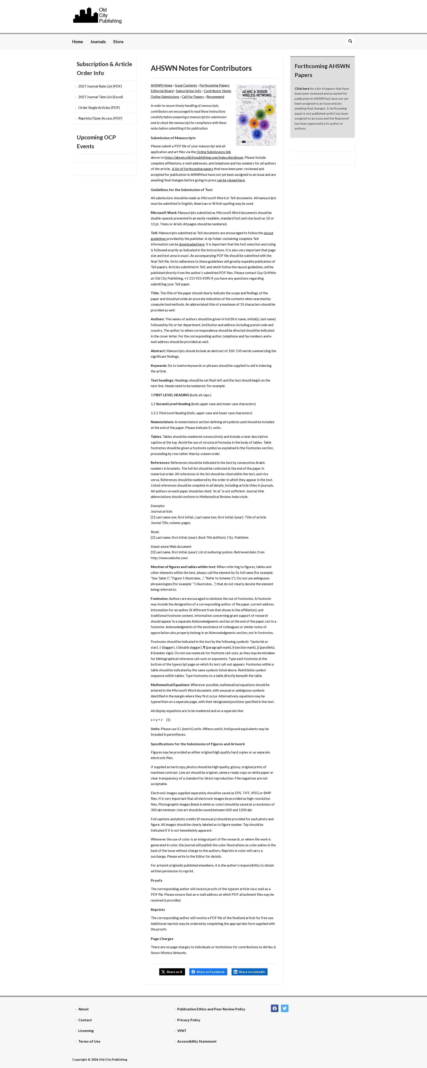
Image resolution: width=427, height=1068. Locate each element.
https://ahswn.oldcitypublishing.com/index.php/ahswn (204, 157)
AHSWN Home (161, 85)
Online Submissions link (214, 152)
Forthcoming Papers (214, 85)
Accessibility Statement (197, 1041)
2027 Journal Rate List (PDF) (100, 86)
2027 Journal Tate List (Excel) (100, 97)
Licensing (86, 1030)
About (83, 1009)
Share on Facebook (211, 972)
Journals (98, 41)
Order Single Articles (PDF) (99, 107)
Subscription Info (188, 91)
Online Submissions (165, 97)
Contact (85, 1020)
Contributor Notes (217, 91)
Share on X (174, 972)
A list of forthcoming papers (192, 169)
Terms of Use (89, 1041)
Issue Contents (186, 85)
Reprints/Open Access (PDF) (100, 118)
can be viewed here (231, 180)
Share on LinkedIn (252, 972)
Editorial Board (162, 91)
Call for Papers (193, 97)
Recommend (215, 97)
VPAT (181, 1030)
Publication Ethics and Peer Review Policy (211, 1009)
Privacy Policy (188, 1020)
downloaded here (191, 244)
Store (118, 41)
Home (77, 41)
